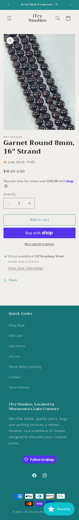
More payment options (40, 243)
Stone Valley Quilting (25, 367)
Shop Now (17, 325)
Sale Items (17, 346)
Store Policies (19, 387)
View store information (25, 268)
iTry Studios (31, 512)
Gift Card (16, 336)
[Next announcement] (70, 5)
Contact (15, 377)
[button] (9, 18)
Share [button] (13, 280)
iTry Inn (14, 356)
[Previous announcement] (8, 5)
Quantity (10, 194)
